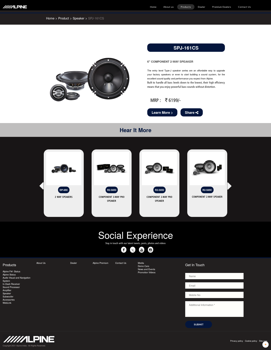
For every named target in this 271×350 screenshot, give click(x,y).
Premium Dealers (221, 6)
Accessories (9, 299)
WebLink (7, 302)
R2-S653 (111, 190)
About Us (40, 262)
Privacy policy (236, 340)
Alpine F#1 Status (11, 271)
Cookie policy (251, 340)
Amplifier (7, 290)
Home (153, 6)
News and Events (146, 269)
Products (186, 6)
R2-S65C (207, 190)
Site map (263, 340)
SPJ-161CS (96, 18)
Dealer (201, 6)
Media (141, 262)
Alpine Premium (100, 262)
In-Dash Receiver (11, 283)
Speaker (7, 293)
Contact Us (244, 6)
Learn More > (162, 112)
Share (190, 112)
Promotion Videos (146, 272)
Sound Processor (11, 287)
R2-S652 (159, 190)
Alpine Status (9, 274)
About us (168, 6)
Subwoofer (8, 296)
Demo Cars (143, 266)
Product (63, 18)
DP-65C (64, 190)
